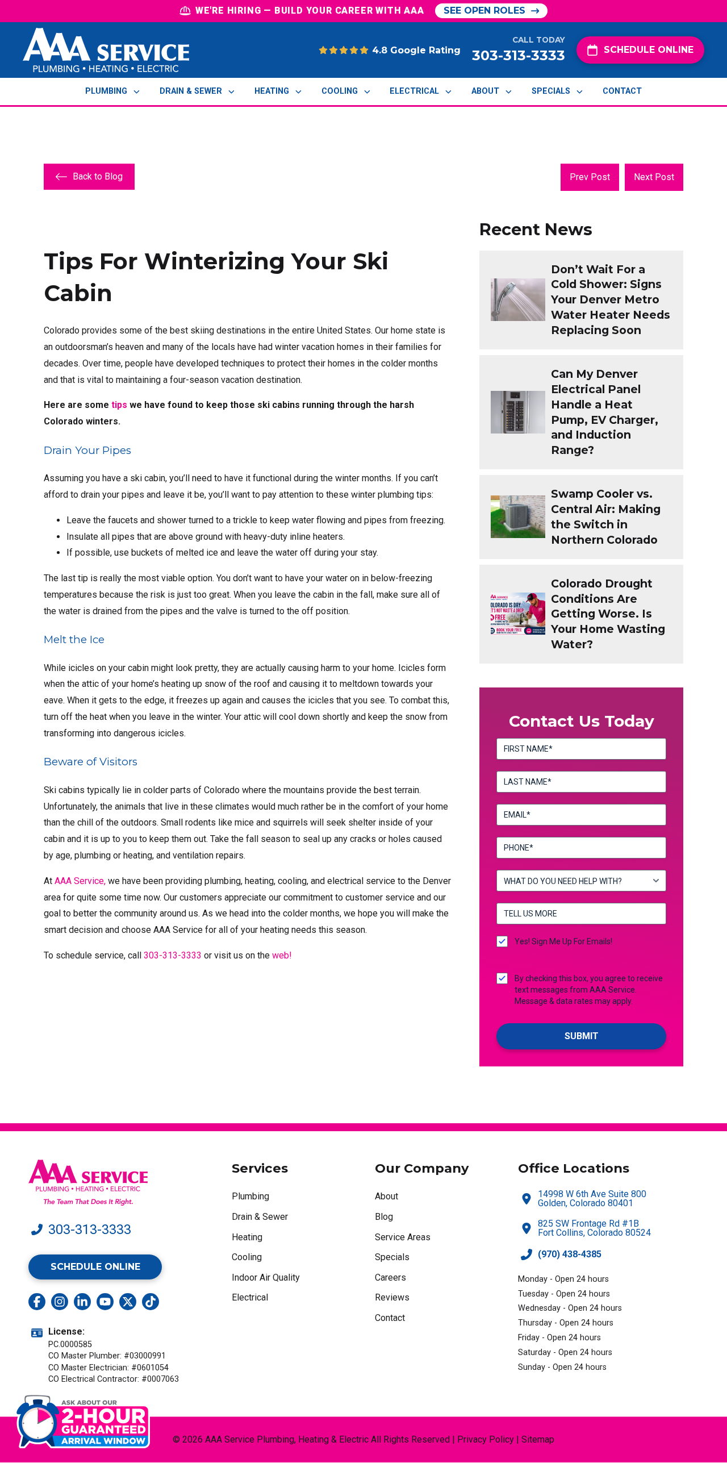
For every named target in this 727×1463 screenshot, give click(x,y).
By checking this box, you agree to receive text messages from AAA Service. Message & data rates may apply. (589, 990)
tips (119, 404)
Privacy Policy (485, 1439)
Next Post (654, 177)
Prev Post (590, 177)
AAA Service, (80, 881)
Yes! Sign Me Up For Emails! (563, 941)
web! (282, 955)
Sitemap (537, 1439)
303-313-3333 (173, 955)
